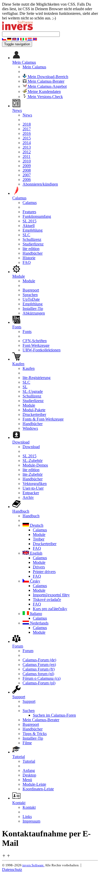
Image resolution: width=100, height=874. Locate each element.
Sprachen (30, 295)
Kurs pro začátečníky (50, 609)
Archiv (28, 497)
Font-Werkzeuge (36, 345)
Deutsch (36, 525)
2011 (27, 156)
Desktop (29, 775)
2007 (27, 175)
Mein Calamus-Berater (45, 81)
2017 (27, 129)
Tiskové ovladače (47, 599)
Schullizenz (32, 239)
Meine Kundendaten (44, 91)
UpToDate (31, 299)
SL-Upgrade (33, 391)
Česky (34, 581)
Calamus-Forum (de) (39, 660)
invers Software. (33, 865)
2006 (27, 179)
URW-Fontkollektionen (42, 350)
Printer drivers (44, 571)
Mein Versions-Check (45, 96)
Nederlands (38, 623)
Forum (28, 651)
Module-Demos (35, 465)
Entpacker (31, 493)
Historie (29, 258)
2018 (27, 124)
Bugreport (31, 290)
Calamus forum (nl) (38, 674)
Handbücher (33, 253)
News (27, 115)
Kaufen (29, 368)
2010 (27, 161)
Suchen (29, 710)
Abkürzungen (34, 313)
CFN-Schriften (35, 341)
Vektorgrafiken (35, 483)
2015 (27, 138)
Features (29, 212)
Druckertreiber (34, 414)
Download (31, 447)
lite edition (31, 248)
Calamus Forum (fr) (39, 669)
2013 (27, 147)
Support (29, 701)
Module (29, 281)
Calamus (30, 202)
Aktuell (29, 225)
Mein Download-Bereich (47, 76)
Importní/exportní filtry (51, 595)
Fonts (27, 331)
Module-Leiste (34, 784)
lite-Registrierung (37, 377)
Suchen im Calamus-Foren (54, 715)
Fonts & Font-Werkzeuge (43, 419)
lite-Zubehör (33, 474)
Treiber (38, 539)
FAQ (27, 262)
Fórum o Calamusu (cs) (42, 678)
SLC (26, 235)
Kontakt (29, 807)
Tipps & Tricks (35, 733)
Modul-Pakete (34, 410)
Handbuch (31, 516)
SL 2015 (29, 221)
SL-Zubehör (33, 460)
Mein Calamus (34, 67)
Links (27, 816)
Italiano (35, 613)
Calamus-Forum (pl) (39, 683)
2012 (27, 152)
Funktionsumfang (37, 216)
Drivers (39, 567)
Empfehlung (33, 230)
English (35, 553)
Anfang (29, 770)
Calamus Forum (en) (39, 664)
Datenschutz (12, 869)
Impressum (31, 821)
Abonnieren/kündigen (40, 184)
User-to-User (33, 488)
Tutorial (29, 761)
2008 (27, 170)
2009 (27, 166)
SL (25, 387)
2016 (27, 133)
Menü (27, 780)
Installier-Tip (33, 308)
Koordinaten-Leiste (38, 789)
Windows (30, 428)
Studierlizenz (33, 244)
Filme (27, 743)
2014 (27, 143)
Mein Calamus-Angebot (47, 86)
